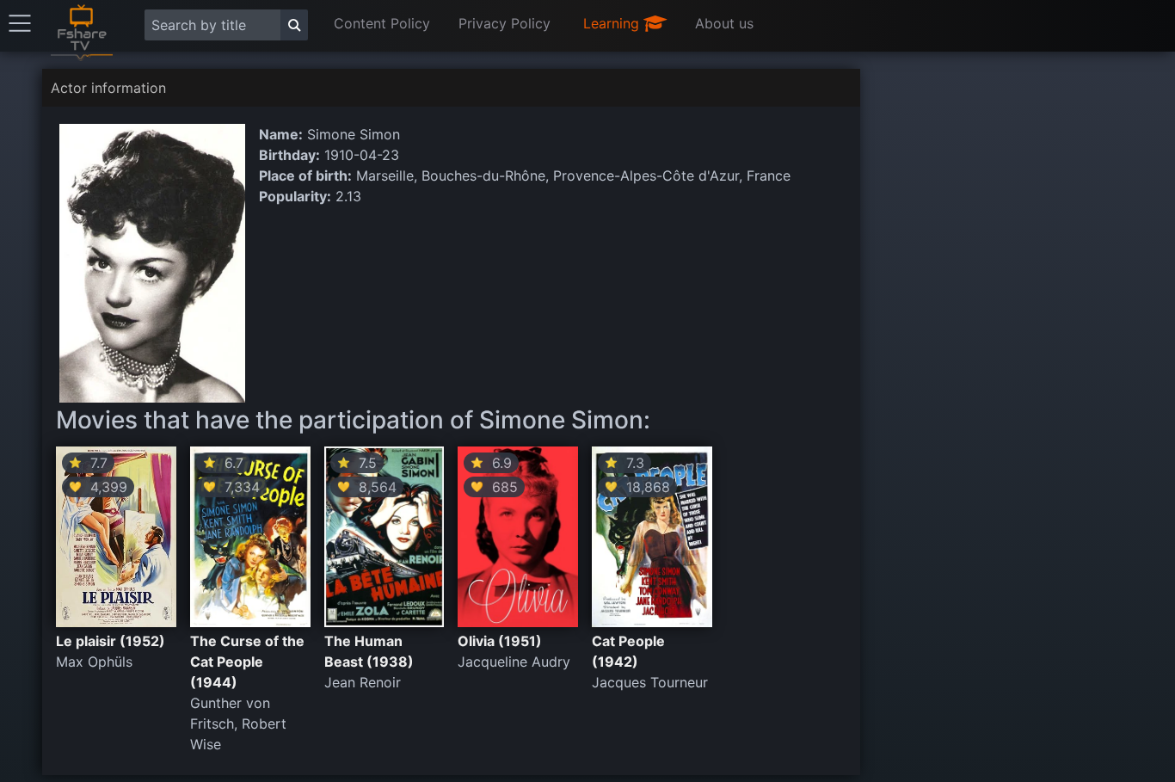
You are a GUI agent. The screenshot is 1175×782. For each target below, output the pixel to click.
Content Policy (382, 23)
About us (724, 23)
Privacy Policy (504, 23)
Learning (613, 23)
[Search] (294, 24)
